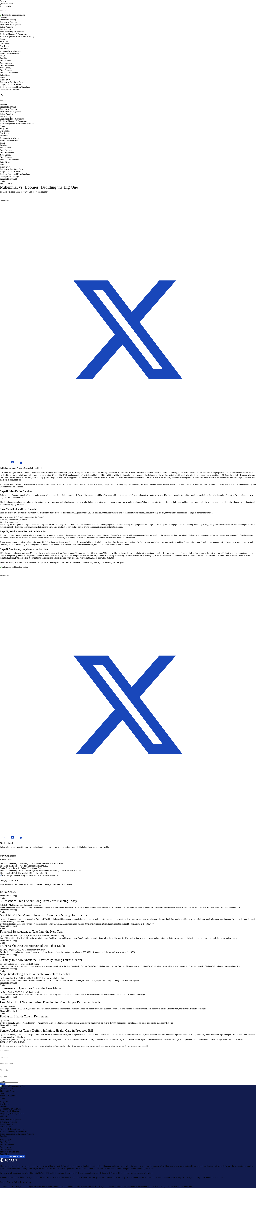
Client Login (5, 6)
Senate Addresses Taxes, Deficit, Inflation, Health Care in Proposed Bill (46, 1030)
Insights (3, 58)
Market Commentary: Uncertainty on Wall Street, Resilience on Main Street (31, 863)
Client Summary (18, 1156)
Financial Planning (8, 20)
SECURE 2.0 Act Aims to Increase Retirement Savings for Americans (45, 915)
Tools (2, 77)
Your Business (6, 63)
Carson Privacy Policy (9, 1182)
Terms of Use (25, 1182)
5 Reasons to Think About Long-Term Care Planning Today (38, 901)
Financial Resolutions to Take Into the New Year (31, 931)
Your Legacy (5, 68)
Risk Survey (5, 80)
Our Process (5, 44)
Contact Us (4, 853)
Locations (4, 48)
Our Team (4, 46)
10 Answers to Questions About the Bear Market (31, 988)
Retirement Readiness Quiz (11, 82)
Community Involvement (10, 51)
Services (3, 17)
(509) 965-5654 (6, 3)
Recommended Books (9, 53)
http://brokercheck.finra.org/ (114, 1177)
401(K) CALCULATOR (10, 84)
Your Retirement (7, 65)
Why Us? (4, 41)
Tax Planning (5, 29)
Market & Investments (9, 72)
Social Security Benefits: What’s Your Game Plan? (21, 868)
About (2, 39)
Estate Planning (6, 27)
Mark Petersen (17, 468)
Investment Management (10, 24)
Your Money (5, 60)
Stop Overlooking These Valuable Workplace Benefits (35, 974)
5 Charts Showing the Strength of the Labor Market (33, 945)
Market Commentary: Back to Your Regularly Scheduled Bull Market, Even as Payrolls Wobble (40, 870)
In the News (5, 75)
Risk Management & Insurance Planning (17, 36)
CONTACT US (7, 92)
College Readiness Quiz (10, 89)
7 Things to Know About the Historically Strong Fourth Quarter (41, 960)
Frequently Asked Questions (12, 1113)
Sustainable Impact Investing (12, 32)
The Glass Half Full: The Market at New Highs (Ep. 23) (23, 873)
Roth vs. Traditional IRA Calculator (15, 87)
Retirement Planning (8, 22)
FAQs (2, 56)
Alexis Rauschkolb (34, 468)
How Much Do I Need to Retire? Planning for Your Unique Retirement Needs (50, 1002)
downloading (106, 562)
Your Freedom (6, 70)
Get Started (4, 889)
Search (3, 1)
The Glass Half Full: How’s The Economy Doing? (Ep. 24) (25, 866)
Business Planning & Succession (13, 34)
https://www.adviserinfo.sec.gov (85, 1177)
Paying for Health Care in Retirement (24, 1016)
